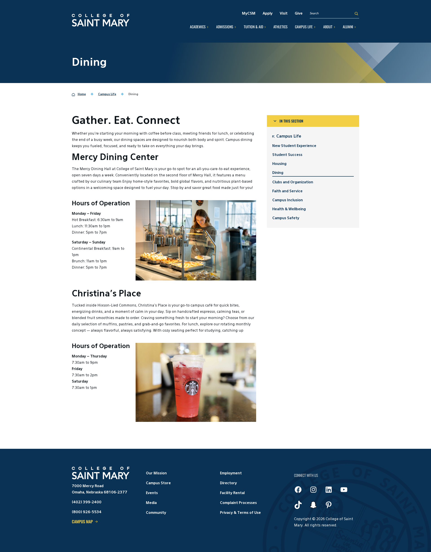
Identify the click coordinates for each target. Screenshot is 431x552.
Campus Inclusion (287, 200)
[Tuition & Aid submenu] (265, 27)
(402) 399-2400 (86, 502)
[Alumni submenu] (355, 27)
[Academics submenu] (208, 27)
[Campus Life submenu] (315, 27)
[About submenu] (334, 27)
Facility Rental (232, 493)
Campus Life (288, 136)
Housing (279, 164)
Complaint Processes (238, 503)
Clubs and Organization (292, 182)
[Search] (356, 13)
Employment (231, 473)
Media (151, 503)
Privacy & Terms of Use (240, 513)
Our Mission (156, 473)
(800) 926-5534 (86, 512)
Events (152, 493)
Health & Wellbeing (289, 209)
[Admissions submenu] (235, 27)
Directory (228, 483)
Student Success (287, 155)
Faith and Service (287, 191)
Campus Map (82, 521)
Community (156, 513)
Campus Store (158, 483)
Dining (277, 173)
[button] (313, 121)
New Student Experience (294, 146)
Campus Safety (285, 218)
